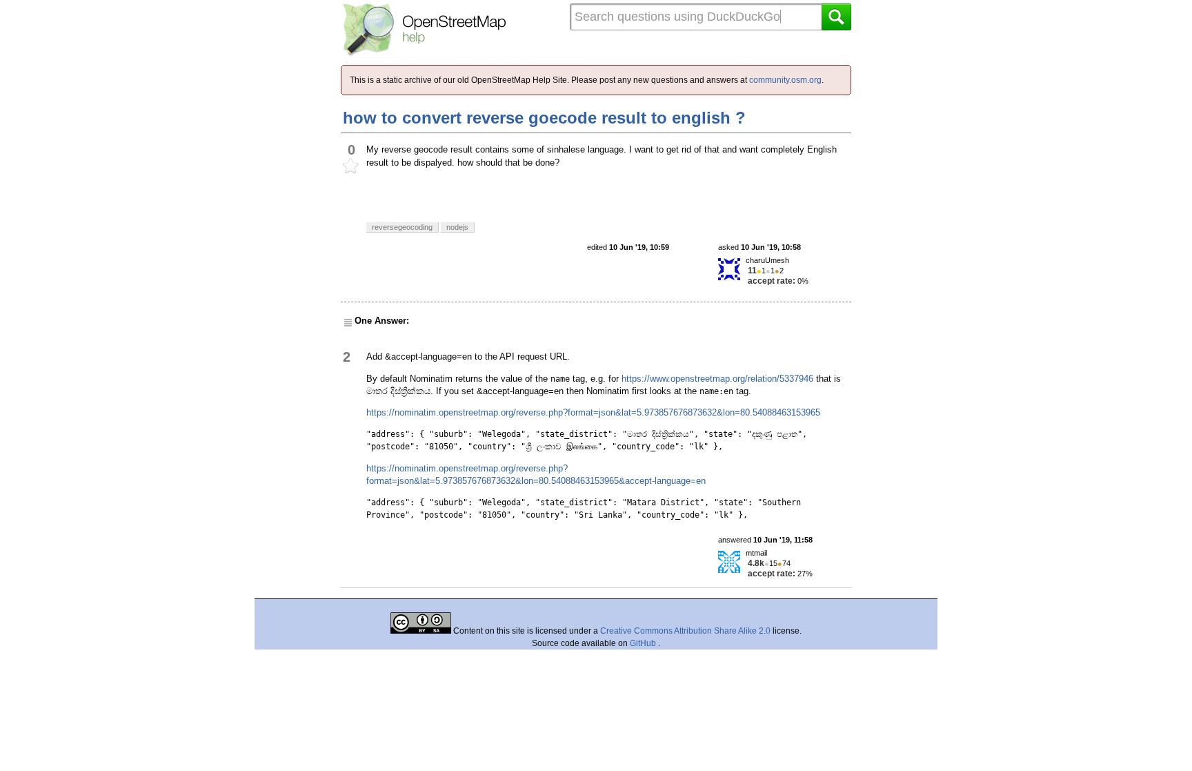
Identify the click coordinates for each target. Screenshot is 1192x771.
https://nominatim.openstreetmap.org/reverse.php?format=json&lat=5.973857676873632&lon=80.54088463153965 (593, 412)
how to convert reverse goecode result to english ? (544, 117)
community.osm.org (785, 80)
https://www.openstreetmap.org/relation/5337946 (717, 378)
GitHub (644, 643)
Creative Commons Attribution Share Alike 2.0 (685, 631)
